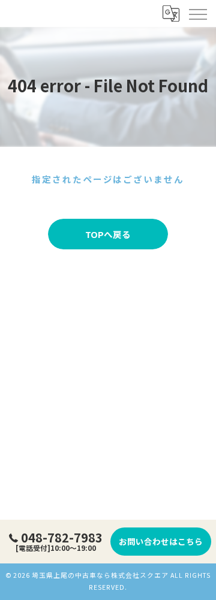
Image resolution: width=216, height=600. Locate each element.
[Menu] (197, 13)
